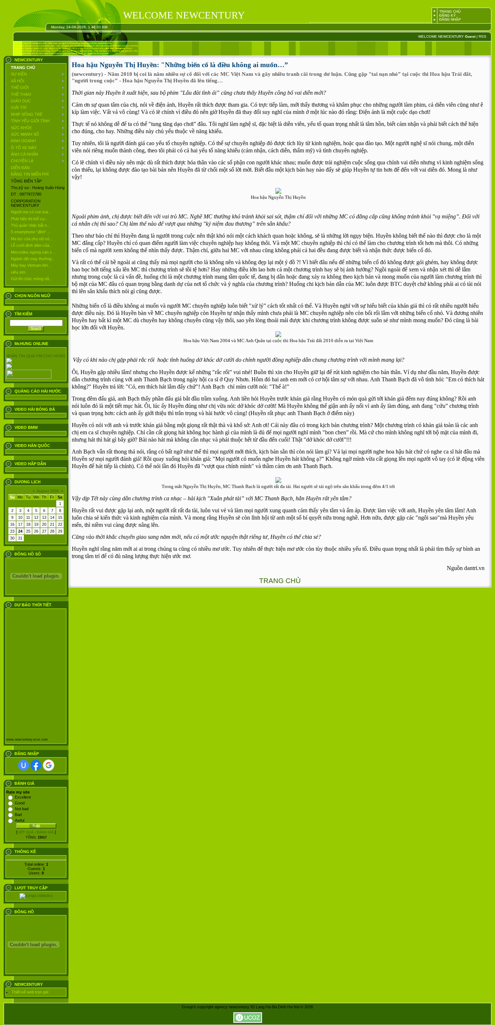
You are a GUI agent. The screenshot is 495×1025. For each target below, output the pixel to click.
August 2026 (48, 491)
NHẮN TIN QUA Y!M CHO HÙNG (36, 356)
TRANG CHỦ (450, 11)
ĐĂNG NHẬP (450, 19)
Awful (19, 820)
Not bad (22, 809)
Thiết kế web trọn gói (30, 992)
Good (20, 803)
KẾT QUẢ (25, 832)
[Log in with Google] (48, 765)
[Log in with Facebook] (35, 765)
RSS (482, 36)
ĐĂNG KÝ (447, 15)
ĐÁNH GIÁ (45, 832)
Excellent (23, 797)
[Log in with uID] (23, 765)
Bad (18, 814)
